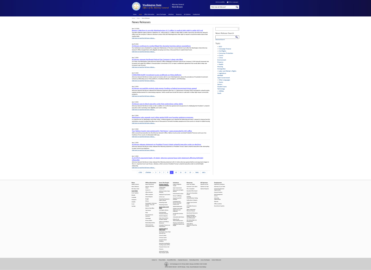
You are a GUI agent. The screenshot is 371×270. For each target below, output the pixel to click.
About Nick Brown (149, 184)
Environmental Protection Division (163, 213)
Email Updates (135, 193)
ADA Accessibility (220, 2)
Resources (179, 14)
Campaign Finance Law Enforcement (164, 226)
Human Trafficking (177, 196)
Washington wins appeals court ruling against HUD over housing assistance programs (162, 117)
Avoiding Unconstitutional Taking (192, 197)
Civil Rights (222, 51)
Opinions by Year (204, 184)
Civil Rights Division (163, 210)
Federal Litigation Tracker (177, 185)
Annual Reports (149, 196)
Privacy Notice (148, 220)
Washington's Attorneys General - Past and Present (151, 205)
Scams (221, 82)
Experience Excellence (219, 184)
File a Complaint (190, 188)
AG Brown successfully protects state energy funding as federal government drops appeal (164, 88)
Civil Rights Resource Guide (192, 206)
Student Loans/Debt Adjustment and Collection (177, 210)
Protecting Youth (163, 202)
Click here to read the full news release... (143, 38)
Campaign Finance (225, 49)
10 (176, 172)
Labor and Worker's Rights (227, 71)
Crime (221, 58)
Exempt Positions (218, 192)
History (147, 201)
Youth (219, 93)
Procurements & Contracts (149, 215)
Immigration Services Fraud (178, 214)
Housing (220, 67)
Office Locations (149, 194)
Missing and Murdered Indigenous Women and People (178, 224)
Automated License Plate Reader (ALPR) (164, 252)
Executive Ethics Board (192, 191)
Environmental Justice (178, 193)
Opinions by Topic (204, 186)
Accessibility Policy (171, 260)
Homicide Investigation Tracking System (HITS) (164, 244)
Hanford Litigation (163, 216)
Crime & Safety (162, 235)
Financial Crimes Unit (164, 247)
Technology (221, 89)
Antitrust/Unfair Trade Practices (164, 192)
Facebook (134, 197)
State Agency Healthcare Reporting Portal (192, 225)
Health (221, 64)
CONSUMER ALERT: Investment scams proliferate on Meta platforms (156, 75)
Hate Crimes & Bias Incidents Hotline (163, 219)
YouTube (133, 206)
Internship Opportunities (217, 199)
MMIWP (220, 75)
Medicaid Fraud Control (164, 194)
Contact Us (148, 190)
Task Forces (148, 210)
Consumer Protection (226, 53)
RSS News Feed (135, 188)
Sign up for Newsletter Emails (192, 194)
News (140, 14)
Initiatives (171, 14)
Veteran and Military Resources (164, 222)
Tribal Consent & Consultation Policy (149, 225)
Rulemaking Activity (150, 222)
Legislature (222, 73)
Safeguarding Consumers (162, 188)
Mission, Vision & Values (149, 187)
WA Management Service (218, 195)
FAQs (146, 212)
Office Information (149, 14)
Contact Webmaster (216, 260)
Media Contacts (135, 184)
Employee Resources (183, 260)
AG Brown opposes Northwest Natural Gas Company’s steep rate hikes (157, 60)
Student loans (222, 87)
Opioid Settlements (177, 206)
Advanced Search (220, 39)
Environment (221, 60)
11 (181, 172)
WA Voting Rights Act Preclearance (192, 221)
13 (190, 172)
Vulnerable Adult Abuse (178, 217)
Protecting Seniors (163, 204)
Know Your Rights (191, 184)
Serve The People (161, 14)
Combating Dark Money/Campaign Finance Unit (177, 203)
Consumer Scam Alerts (192, 186)
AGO (220, 46)
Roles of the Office (149, 208)
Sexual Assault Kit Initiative (177, 199)
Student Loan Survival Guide (192, 203)
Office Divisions (149, 192)
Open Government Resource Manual (191, 210)
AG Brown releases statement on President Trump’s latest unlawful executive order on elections (166, 145)
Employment (196, 14)
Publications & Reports (192, 200)
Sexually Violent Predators (163, 240)
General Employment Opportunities (219, 189)
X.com (133, 204)
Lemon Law (162, 196)
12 (186, 172)
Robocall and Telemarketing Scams (178, 220)
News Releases (135, 186)
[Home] (136, 6)
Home (134, 14)
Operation (217, 47)
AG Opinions (187, 14)
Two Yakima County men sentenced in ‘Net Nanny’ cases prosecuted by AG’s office (162, 131)
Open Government (223, 78)
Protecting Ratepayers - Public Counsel (164, 200)
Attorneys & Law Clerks (219, 186)
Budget (147, 199)
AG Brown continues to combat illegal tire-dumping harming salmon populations (161, 46)
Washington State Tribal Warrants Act (165, 232)
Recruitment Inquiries (219, 206)
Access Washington (205, 260)
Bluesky (133, 195)
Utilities (221, 91)
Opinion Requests (204, 188)
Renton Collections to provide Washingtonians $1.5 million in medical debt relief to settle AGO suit (167, 31)
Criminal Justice (163, 237)
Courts (221, 55)
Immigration (221, 69)
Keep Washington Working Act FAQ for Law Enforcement (191, 217)
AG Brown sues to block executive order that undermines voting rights (157, 104)
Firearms (220, 62)
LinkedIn (133, 201)
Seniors (219, 84)
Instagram (134, 199)
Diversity (216, 201)
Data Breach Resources (192, 213)
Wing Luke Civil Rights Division (178, 191)
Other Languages (233, 2)
